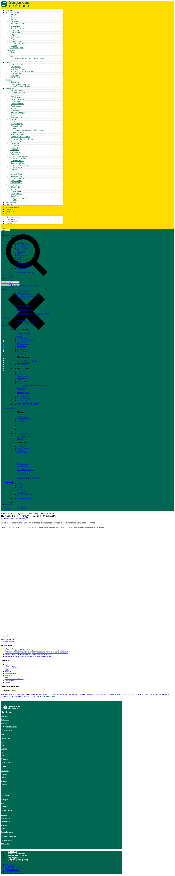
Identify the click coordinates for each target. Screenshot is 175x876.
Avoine (19, 237)
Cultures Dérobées (23, 418)
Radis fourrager (22, 450)
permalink (5, 636)
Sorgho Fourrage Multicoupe (20, 86)
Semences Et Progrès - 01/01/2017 (25, 696)
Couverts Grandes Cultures (25, 433)
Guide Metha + (22, 508)
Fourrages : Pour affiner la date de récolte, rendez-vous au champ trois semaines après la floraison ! (36, 653)
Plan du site (4, 716)
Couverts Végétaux (11, 408)
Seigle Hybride (22, 255)
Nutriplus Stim (5, 818)
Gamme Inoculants (7, 832)
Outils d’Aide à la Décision (18, 855)
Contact (7, 213)
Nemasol (20, 439)
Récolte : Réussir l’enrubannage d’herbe (17, 649)
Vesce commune (22, 466)
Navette (19, 337)
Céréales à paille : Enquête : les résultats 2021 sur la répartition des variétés (28, 654)
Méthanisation (9, 504)
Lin (10, 282)
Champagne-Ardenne (12, 668)
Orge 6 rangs (21, 252)
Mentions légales (11, 727)
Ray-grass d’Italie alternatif (25, 340)
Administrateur (22, 519)
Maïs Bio (20, 489)
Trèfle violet (21, 364)
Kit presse (4, 723)
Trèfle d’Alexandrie (23, 344)
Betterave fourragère (18, 113)
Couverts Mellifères (23, 435)
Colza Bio (20, 485)
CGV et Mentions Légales (18, 859)
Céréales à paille (10, 666)
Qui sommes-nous (6, 730)
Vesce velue (21, 353)
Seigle (19, 254)
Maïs (8, 62)
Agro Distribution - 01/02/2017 (11, 694)
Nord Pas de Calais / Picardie (14, 679)
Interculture (8, 675)
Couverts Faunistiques (24, 419)
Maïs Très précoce (23, 291)
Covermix (4, 815)
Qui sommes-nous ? (16, 857)
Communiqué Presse (16, 853)
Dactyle (19, 374)
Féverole (20, 263)
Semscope (4, 781)
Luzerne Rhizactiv (23, 387)
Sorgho (9, 80)
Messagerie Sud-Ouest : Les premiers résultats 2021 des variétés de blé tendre (29, 656)
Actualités (20, 513)
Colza (11, 280)
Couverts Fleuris (22, 421)
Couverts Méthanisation (24, 437)
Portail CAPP (5, 844)
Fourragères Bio (22, 493)
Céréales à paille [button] (10, 235)
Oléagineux (8, 278)
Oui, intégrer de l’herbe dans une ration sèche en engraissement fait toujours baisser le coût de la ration (37, 651)
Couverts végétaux (7, 762)
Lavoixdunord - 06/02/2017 (154, 694)
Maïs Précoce (21, 293)
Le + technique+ (22, 506)
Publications (5, 720)
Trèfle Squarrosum (23, 351)
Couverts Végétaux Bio (19, 198)
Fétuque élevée (22, 378)
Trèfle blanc (21, 389)
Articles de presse (32, 513)
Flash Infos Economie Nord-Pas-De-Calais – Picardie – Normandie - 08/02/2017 (46, 694)
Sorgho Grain (21, 320)
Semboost (4, 825)
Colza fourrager (22, 335)
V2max (3, 828)
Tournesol (14, 60)
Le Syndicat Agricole (7, 641)
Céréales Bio (21, 483)
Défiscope (4, 784)
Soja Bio (20, 487)
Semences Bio (9, 482)
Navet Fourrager (22, 338)
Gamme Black (5, 822)
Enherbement (21, 416)
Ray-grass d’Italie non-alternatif (27, 361)
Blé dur (19, 241)
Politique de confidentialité (18, 861)
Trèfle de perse (21, 347)
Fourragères (8, 325)
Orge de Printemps (23, 248)
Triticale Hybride (22, 259)
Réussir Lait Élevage (7, 639)
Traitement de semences (19, 43)
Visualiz (3, 777)
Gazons (7, 510)
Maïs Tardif (20, 300)
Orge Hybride (21, 246)
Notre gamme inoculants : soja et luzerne (29, 58)
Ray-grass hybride (23, 363)
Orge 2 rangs (21, 250)
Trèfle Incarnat (21, 349)
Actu (6, 664)
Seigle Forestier (22, 452)
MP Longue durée (23, 400)
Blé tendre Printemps (23, 244)
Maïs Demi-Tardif (22, 298)
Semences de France (7, 513)
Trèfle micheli (21, 346)
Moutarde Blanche (23, 448)
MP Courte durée (22, 396)
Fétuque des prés (22, 376)
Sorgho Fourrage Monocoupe (26, 322)
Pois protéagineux (16, 48)
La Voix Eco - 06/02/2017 (136, 694)
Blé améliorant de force (19, 17)
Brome (19, 372)
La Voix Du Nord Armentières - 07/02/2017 (86, 694)
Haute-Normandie (10, 673)
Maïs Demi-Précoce (23, 295)
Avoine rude (21, 446)
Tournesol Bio (21, 491)
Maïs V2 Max (15, 78)
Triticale (19, 257)
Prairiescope (5, 774)
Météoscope (5, 771)
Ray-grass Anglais (23, 381)
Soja (12, 56)
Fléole (19, 380)
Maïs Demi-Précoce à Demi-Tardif (28, 296)
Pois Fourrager (21, 342)
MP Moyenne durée (23, 398)
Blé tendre (20, 243)
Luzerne (19, 383)
